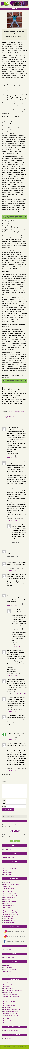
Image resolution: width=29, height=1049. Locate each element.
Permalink (9, 457)
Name (4, 800)
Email (3, 803)
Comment (4, 782)
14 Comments (19, 38)
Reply (16, 457)
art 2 (10, 321)
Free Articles (11, 36)
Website (4, 806)
